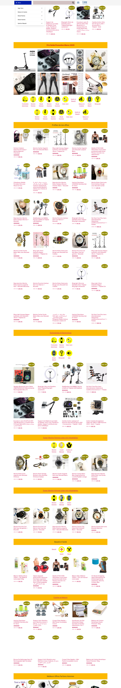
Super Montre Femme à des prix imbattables (60, 438)
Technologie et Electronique (60, 333)
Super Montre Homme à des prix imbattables (60, 491)
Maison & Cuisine (22, 12)
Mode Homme (21, 19)
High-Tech (20, 8)
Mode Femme (21, 15)
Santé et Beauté (22, 23)
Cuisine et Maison (60, 598)
